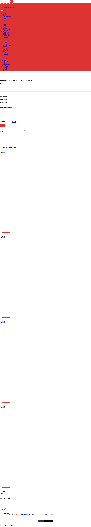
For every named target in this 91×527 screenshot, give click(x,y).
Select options (6, 232)
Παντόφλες (40, 130)
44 (11, 147)
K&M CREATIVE (10, 525)
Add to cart (2, 125)
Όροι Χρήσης (4, 509)
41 (6, 147)
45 (13, 147)
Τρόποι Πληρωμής (5, 507)
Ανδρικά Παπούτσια (18, 130)
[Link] (7, 3)
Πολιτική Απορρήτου (5, 510)
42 (8, 147)
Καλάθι (2, 10)
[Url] (15, 517)
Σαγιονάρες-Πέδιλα (30, 130)
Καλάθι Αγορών (4, 506)
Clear (14, 122)
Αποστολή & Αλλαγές (6, 508)
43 (10, 147)
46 (15, 147)
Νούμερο (3, 122)
